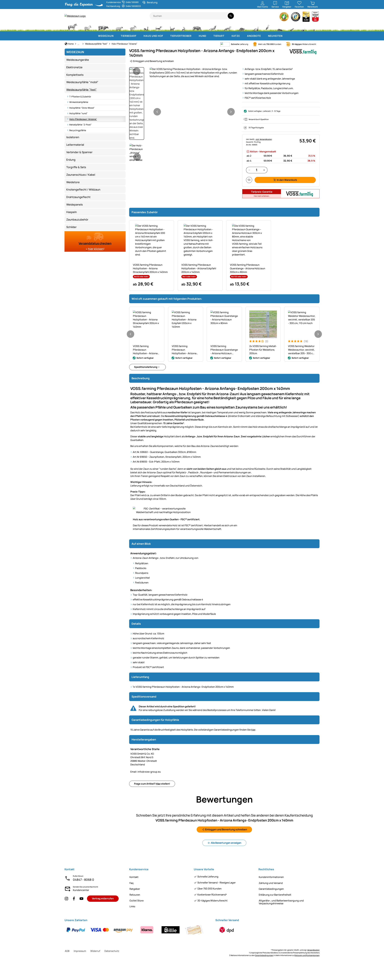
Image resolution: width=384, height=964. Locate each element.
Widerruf (95, 951)
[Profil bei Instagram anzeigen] (66, 899)
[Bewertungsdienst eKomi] (284, 17)
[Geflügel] (145, 27)
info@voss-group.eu (145, 771)
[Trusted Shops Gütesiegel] (295, 17)
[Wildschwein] (197, 27)
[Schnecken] (303, 27)
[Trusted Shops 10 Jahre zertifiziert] (306, 17)
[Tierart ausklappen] (227, 36)
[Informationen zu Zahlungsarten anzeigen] (135, 929)
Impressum (80, 951)
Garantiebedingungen (271, 888)
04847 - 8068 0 (83, 880)
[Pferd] (72, 27)
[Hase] (183, 27)
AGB (67, 951)
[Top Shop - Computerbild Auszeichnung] (315, 17)
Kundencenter (81, 890)
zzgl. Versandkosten (264, 139)
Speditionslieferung (145, 367)
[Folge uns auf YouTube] (81, 899)
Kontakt (133, 877)
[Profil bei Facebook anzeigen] (74, 899)
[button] (194, 72)
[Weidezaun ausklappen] (116, 36)
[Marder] (255, 27)
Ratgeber (134, 888)
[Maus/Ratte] (292, 27)
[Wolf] (212, 27)
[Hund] (158, 27)
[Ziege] (133, 27)
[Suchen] (231, 16)
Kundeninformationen (271, 877)
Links (132, 906)
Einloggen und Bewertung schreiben (153, 61)
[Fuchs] (227, 27)
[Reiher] (268, 27)
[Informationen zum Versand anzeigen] (226, 929)
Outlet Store (136, 900)
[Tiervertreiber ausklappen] (194, 36)
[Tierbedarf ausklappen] (139, 36)
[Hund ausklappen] (209, 36)
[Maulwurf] (280, 27)
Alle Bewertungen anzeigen (226, 842)
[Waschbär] (241, 27)
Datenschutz (111, 951)
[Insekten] (314, 27)
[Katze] (172, 27)
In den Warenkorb (287, 180)
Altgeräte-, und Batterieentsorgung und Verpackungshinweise (281, 902)
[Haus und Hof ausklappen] (166, 36)
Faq (131, 883)
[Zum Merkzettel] (249, 180)
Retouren (134, 894)
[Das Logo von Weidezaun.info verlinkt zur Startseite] (107, 16)
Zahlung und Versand (271, 883)
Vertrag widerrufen (103, 898)
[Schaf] (119, 27)
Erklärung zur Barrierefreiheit (275, 894)
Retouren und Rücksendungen (307, 955)
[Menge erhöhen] (264, 170)
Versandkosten (313, 950)
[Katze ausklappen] (243, 36)
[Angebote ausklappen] (264, 36)
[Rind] (103, 27)
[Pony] (87, 27)
